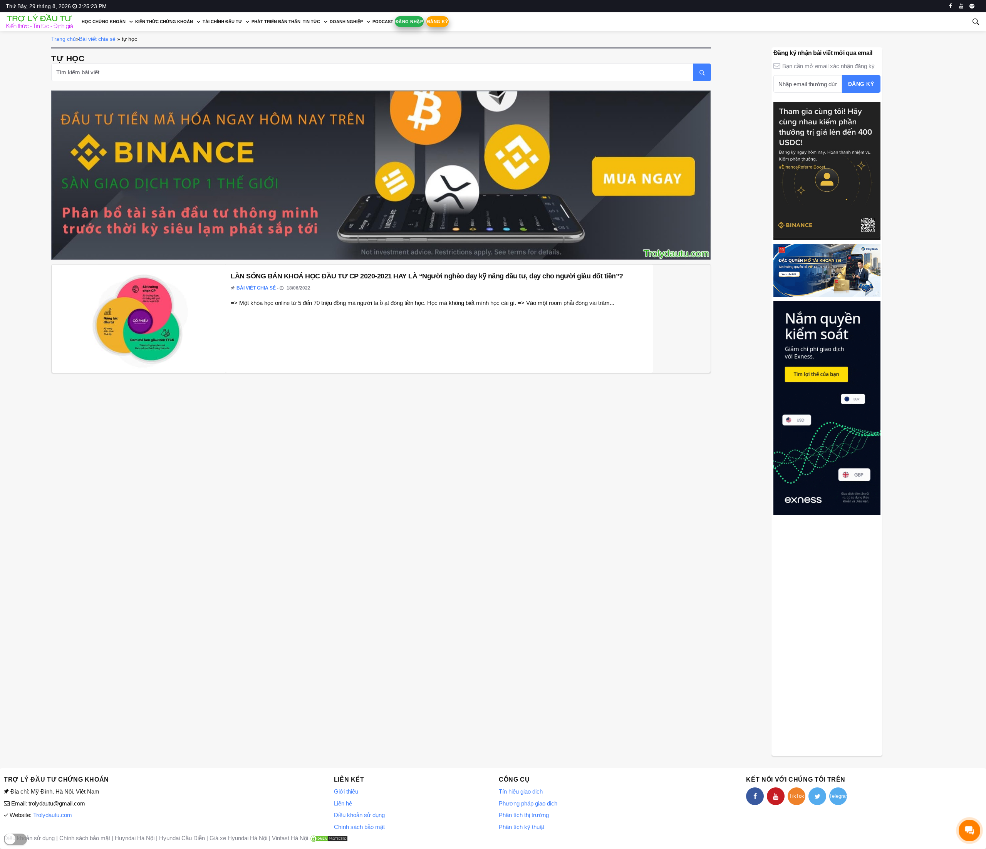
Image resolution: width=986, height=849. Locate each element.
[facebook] (950, 6)
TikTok (796, 796)
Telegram (838, 796)
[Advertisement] (826, 634)
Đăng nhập (409, 21)
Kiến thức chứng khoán (164, 21)
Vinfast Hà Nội (290, 838)
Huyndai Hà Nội (134, 838)
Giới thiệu (346, 791)
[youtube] (961, 6)
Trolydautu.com (52, 815)
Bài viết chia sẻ (97, 39)
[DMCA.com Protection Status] (329, 838)
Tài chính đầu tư (222, 21)
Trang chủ (63, 39)
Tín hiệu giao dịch (521, 791)
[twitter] (817, 796)
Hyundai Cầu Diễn (182, 838)
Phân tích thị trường (524, 815)
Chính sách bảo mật (359, 827)
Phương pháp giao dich (528, 803)
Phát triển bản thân (276, 21)
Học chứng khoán (104, 21)
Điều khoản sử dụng (359, 815)
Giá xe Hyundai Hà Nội (238, 838)
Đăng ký (437, 21)
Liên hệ (343, 803)
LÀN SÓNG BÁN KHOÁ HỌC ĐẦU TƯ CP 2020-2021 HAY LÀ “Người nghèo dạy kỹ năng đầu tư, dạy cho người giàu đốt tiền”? (427, 276)
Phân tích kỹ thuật (521, 827)
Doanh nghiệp (346, 21)
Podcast (382, 21)
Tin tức (311, 21)
